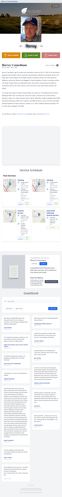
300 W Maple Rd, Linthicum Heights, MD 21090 (24, 232)
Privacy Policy (26, 490)
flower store (45, 114)
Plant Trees (27, 203)
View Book (34, 263)
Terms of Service (35, 490)
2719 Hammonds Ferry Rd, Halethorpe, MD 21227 (25, 197)
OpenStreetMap (32, 492)
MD (51, 224)
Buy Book (43, 263)
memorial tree (21, 114)
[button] (10, 183)
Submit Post (53, 308)
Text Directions (20, 204)
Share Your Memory (51, 281)
